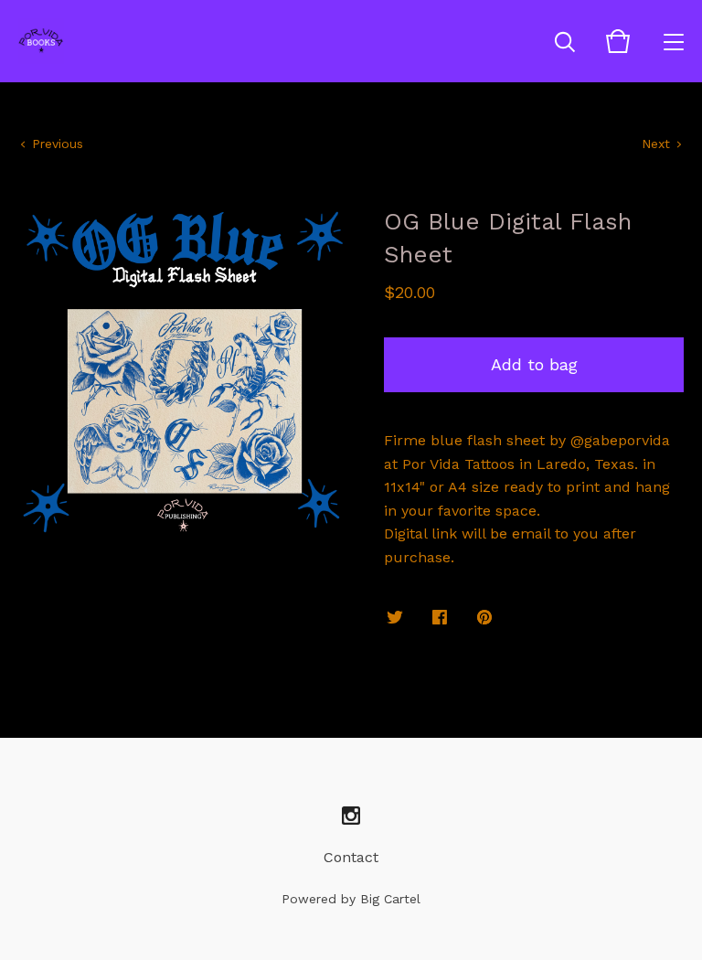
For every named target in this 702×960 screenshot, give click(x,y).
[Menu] (674, 41)
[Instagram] (351, 816)
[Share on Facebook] (440, 618)
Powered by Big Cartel (351, 898)
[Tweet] (395, 618)
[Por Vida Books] (41, 41)
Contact (351, 857)
